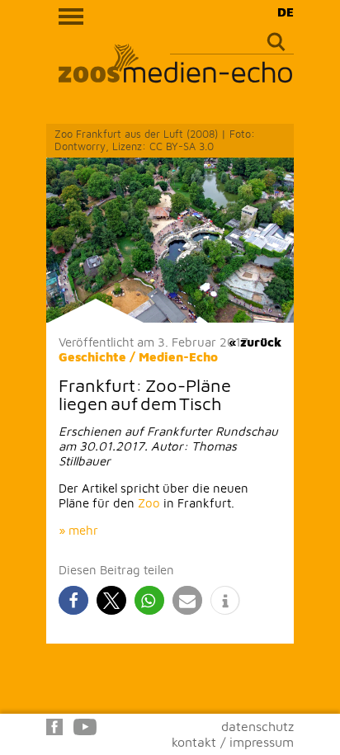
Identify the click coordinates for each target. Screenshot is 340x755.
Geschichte (92, 357)
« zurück (255, 342)
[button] (73, 600)
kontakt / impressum (233, 741)
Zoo (149, 503)
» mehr (78, 530)
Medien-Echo (178, 357)
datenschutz (257, 726)
